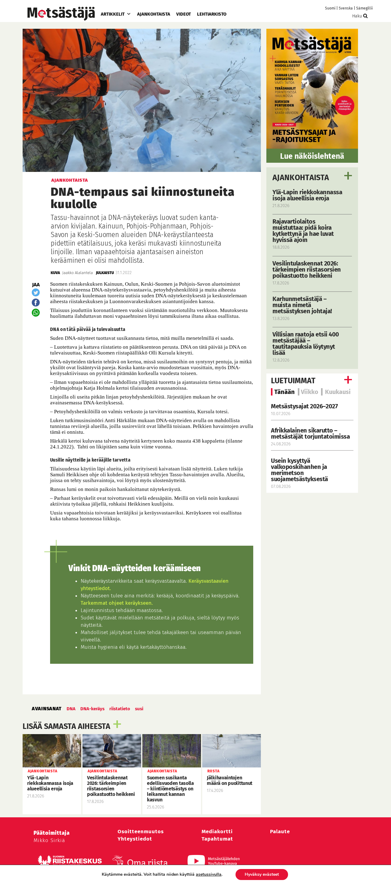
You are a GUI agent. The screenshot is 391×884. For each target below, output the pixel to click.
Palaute (280, 831)
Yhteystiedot (135, 839)
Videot (183, 14)
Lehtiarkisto (211, 14)
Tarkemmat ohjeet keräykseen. (117, 603)
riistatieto (119, 708)
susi (139, 708)
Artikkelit (113, 14)
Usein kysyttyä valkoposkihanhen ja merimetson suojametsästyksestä (300, 470)
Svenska (346, 8)
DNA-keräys (92, 708)
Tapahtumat (217, 839)
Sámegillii (364, 8)
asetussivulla (208, 874)
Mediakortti (217, 831)
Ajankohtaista (153, 14)
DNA (71, 708)
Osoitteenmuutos (141, 831)
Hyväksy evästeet (262, 874)
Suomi (330, 8)
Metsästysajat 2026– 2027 (304, 406)
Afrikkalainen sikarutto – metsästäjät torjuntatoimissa (310, 433)
